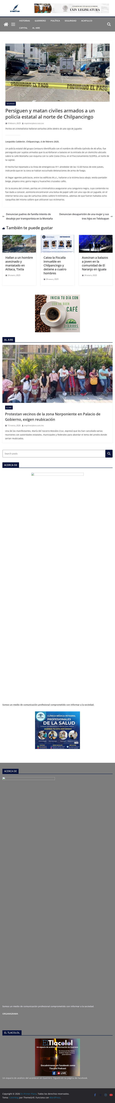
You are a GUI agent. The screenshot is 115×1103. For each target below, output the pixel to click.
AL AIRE (36, 27)
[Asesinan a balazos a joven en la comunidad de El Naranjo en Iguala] (96, 237)
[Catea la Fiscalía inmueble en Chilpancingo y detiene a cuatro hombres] (57, 237)
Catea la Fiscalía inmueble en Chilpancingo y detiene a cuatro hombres (55, 265)
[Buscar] (109, 454)
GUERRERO (40, 20)
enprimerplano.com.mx (34, 123)
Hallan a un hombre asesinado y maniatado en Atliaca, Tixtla (19, 263)
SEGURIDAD (70, 20)
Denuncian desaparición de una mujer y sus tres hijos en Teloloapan (84, 216)
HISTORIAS (24, 20)
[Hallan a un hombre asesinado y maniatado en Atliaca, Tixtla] (19, 237)
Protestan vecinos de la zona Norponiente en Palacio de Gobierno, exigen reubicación (52, 416)
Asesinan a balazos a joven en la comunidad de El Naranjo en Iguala (95, 263)
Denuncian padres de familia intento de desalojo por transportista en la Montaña (29, 216)
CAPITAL (23, 27)
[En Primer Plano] (6, 24)
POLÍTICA (55, 20)
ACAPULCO (86, 20)
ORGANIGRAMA (10, 1013)
